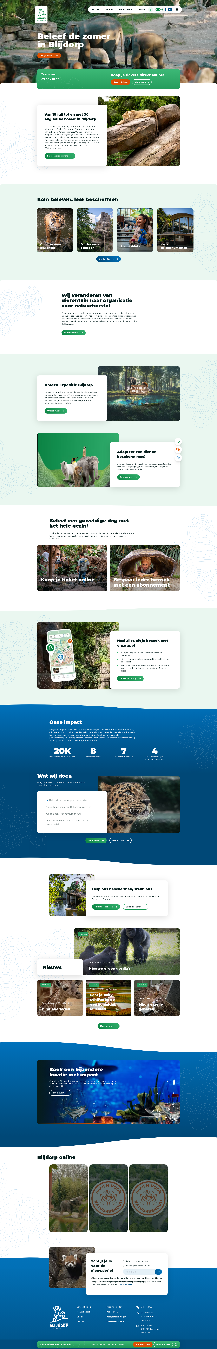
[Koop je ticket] (178, 441)
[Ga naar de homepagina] (41, 15)
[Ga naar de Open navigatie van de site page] (177, 9)
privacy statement (125, 1284)
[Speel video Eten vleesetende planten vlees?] (148, 1198)
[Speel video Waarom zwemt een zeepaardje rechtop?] (68, 1198)
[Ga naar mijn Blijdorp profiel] (150, 9)
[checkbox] (142, 1263)
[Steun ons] (178, 449)
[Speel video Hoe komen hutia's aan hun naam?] (108, 1198)
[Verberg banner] (176, 1344)
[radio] (135, 1261)
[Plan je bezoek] (178, 457)
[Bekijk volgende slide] (172, 1117)
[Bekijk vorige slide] (166, 1117)
